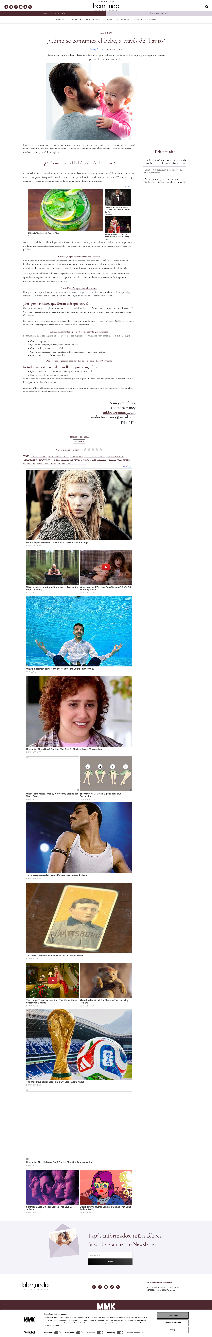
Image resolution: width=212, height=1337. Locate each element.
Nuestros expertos (144, 20)
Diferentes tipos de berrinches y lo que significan (83, 332)
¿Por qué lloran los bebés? (84, 288)
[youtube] (21, 7)
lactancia (115, 460)
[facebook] (6, 6)
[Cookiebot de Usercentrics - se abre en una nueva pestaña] (29, 1332)
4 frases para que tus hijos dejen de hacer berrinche (86, 361)
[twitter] (11, 7)
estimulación (99, 460)
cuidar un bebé (115, 456)
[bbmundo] (106, 7)
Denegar (173, 1330)
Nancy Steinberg (98, 49)
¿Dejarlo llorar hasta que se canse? (83, 256)
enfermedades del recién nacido (72, 460)
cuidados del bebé (95, 456)
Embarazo (62, 20)
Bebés (76, 20)
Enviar (110, 1261)
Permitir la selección (173, 1323)
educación (45, 460)
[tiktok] (25, 7)
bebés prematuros (58, 456)
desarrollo (30, 460)
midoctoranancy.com (119, 412)
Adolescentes (91, 20)
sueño (82, 463)
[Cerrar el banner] (193, 1313)
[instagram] (16, 6)
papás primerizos (67, 463)
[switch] (79, 1332)
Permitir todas (173, 1315)
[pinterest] (30, 7)
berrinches (76, 456)
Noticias (126, 20)
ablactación (39, 456)
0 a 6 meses (106, 33)
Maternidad (110, 20)
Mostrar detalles (133, 1333)
